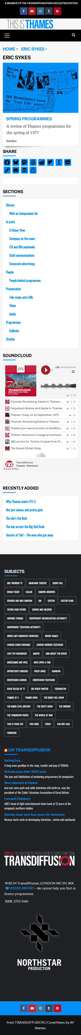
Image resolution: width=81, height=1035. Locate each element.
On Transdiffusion (29, 750)
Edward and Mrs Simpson (19, 600)
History (10, 204)
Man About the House (56, 653)
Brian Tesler (13, 592)
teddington (60, 688)
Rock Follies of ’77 (16, 688)
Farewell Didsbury (17, 799)
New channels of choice (21, 783)
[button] (7, 35)
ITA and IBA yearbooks (22, 246)
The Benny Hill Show (54, 697)
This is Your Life (15, 724)
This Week (34, 724)
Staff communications (22, 255)
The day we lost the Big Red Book (25, 526)
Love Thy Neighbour (17, 653)
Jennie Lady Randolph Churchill (23, 636)
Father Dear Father (16, 609)
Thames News (31, 697)
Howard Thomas (15, 618)
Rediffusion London (17, 680)
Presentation (13, 288)
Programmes (13, 322)
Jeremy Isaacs (51, 636)
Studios (10, 338)
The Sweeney (65, 706)
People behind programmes (25, 280)
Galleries (14, 330)
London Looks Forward (18, 644)
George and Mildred (42, 609)
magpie (36, 653)
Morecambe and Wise (17, 662)
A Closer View (17, 229)
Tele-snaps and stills (21, 297)
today (48, 724)
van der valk (63, 724)
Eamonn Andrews (46, 592)
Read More (11, 141)
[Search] (73, 35)
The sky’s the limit (16, 518)
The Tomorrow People (18, 715)
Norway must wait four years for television (34, 815)
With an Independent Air (23, 213)
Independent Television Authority (23, 627)
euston (51, 600)
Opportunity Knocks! (17, 671)
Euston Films (67, 600)
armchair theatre (37, 583)
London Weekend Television (50, 644)
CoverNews (56, 1022)
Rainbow (56, 671)
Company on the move (22, 238)
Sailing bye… (13, 760)
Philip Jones (40, 671)
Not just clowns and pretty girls (24, 509)
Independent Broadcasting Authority (48, 618)
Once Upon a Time (42, 662)
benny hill (58, 583)
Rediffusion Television (44, 680)
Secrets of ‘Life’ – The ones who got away (29, 534)
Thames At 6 (13, 697)
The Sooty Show (45, 706)
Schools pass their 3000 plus (25, 772)
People (10, 271)
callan (29, 592)
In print (10, 221)
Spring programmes (29, 119)
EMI (39, 600)
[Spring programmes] (40, 88)
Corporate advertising (22, 263)
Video (12, 305)
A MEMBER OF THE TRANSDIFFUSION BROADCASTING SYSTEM (41, 3)
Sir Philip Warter (39, 688)
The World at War (44, 715)
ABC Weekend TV (14, 583)
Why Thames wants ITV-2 (21, 501)
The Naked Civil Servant (19, 706)
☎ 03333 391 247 (19, 888)
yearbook (11, 732)
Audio (12, 313)
